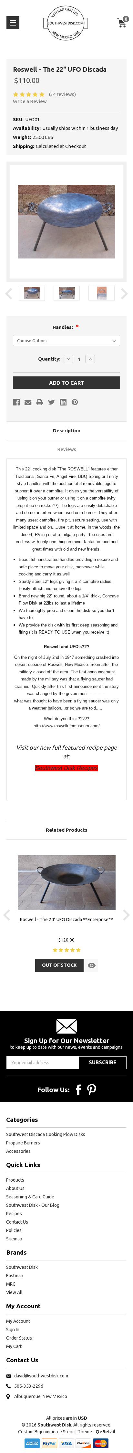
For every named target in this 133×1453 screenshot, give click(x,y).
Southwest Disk (22, 1267)
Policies (14, 1230)
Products (15, 1180)
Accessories (18, 1151)
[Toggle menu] (12, 22)
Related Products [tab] (66, 830)
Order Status (19, 1338)
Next (124, 294)
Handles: (63, 327)
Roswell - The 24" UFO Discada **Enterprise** (66, 919)
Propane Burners (23, 1142)
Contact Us (17, 1222)
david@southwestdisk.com (41, 1375)
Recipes (14, 1213)
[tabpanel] (32, 294)
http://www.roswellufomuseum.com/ (67, 725)
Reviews (66, 449)
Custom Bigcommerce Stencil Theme (55, 1431)
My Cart (14, 1346)
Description (66, 430)
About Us (15, 1188)
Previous (8, 294)
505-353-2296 (28, 1386)
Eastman (14, 1275)
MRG (10, 1284)
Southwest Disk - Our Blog (32, 1205)
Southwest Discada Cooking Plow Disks (45, 1134)
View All (14, 1292)
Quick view (91, 965)
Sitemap (14, 1238)
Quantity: (49, 359)
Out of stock (59, 965)
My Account (18, 1321)
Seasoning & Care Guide (30, 1196)
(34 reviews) (62, 94)
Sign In (12, 1329)
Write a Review (30, 101)
